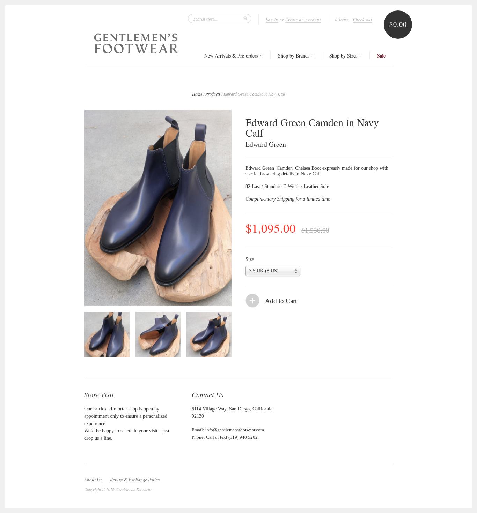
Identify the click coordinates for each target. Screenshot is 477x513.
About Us (93, 479)
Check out (362, 19)
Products (212, 94)
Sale (381, 55)
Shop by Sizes (344, 55)
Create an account (303, 19)
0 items (342, 19)
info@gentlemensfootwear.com (234, 429)
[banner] (136, 43)
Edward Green (265, 144)
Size (249, 259)
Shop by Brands (294, 55)
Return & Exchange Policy (135, 479)
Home (197, 94)
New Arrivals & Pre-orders (231, 55)
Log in (272, 19)
